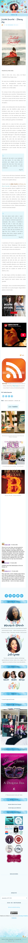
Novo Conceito (5, 186)
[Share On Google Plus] (12, 396)
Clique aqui (15, 385)
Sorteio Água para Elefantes (14, 807)
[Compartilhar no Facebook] (3, 396)
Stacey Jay (17, 400)
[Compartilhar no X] (6, 396)
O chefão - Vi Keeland (14, 708)
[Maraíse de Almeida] (14, 626)
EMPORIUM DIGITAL (19, 940)
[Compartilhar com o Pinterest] (9, 396)
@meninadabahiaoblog (14, 907)
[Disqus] (13, 520)
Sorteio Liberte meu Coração (14, 804)
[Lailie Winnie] (14, 656)
